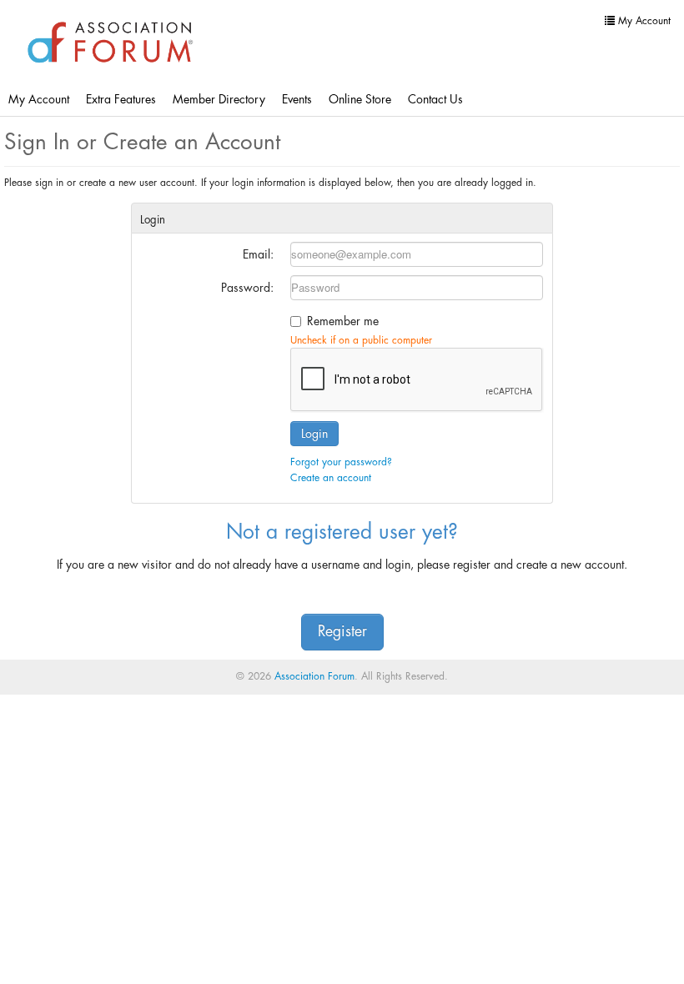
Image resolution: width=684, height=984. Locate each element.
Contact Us (435, 99)
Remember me (343, 321)
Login (314, 433)
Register (342, 632)
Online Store (360, 99)
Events (297, 99)
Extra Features (121, 99)
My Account (38, 99)
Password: (247, 288)
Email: (258, 254)
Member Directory (219, 99)
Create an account (330, 478)
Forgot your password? (341, 462)
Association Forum (314, 676)
